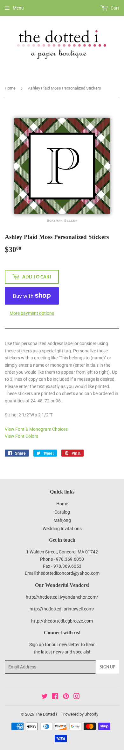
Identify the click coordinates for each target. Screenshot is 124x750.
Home (10, 88)
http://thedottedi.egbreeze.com (62, 621)
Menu (18, 8)
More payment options (32, 313)
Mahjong (62, 520)
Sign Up (107, 667)
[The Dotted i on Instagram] (76, 697)
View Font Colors (21, 436)
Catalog (62, 512)
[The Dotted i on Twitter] (44, 697)
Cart (114, 8)
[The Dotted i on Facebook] (55, 697)
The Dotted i (46, 714)
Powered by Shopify (80, 714)
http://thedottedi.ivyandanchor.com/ (62, 597)
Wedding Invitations (62, 528)
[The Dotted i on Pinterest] (66, 697)
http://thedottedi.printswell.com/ (62, 608)
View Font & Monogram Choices (36, 429)
